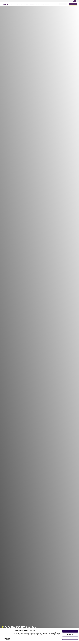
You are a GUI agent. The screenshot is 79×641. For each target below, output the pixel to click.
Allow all (70, 631)
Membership (48, 4)
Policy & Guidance (25, 4)
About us (12, 4)
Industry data (41, 4)
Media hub (18, 4)
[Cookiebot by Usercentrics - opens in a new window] (7, 639)
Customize (69, 634)
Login (73, 4)
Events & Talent (33, 4)
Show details (16, 638)
